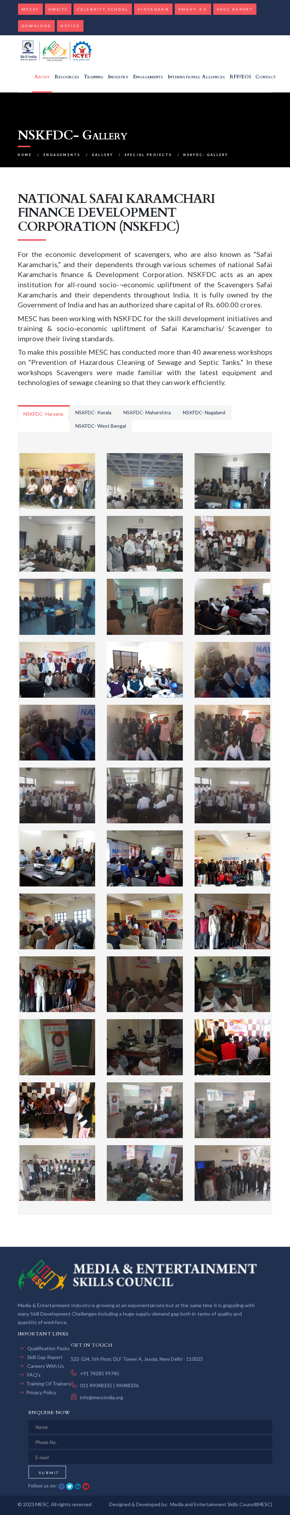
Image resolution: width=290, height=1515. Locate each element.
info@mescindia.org (101, 1397)
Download (36, 26)
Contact (265, 76)
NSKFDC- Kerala (93, 412)
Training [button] (93, 76)
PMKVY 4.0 (193, 9)
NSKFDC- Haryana (43, 414)
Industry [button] (118, 76)
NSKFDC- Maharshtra (147, 412)
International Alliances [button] (196, 76)
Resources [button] (66, 76)
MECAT (30, 9)
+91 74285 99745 (99, 1373)
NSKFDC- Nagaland (204, 412)
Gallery (102, 155)
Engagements (62, 155)
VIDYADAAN (153, 9)
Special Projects (148, 155)
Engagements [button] (148, 76)
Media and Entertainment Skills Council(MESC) (221, 1504)
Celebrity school (102, 9)
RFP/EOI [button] (240, 76)
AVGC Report (235, 9)
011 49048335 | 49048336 (109, 1385)
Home (25, 155)
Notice (70, 26)
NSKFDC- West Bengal (100, 426)
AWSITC (58, 9)
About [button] (42, 76)
